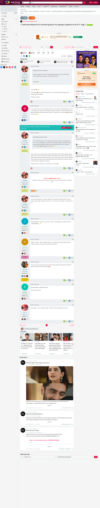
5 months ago (61, 448)
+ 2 (27, 80)
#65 (72, 196)
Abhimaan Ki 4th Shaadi (32, 430)
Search (95, 47)
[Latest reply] (72, 408)
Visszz (70, 407)
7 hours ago (88, 141)
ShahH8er (93, 124)
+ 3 (27, 298)
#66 (72, 218)
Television (6, 21)
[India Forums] (12, 2)
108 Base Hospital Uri (82, 127)
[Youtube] (7, 67)
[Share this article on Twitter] (27, 56)
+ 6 (27, 319)
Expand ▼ (50, 405)
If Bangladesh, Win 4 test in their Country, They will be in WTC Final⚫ (86, 147)
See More (3, 39)
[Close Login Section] (72, 127)
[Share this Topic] (21, 56)
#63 (72, 132)
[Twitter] (4, 67)
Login (90, 2)
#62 (72, 105)
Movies (5, 24)
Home (5, 16)
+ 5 (27, 253)
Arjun (79, 112)
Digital (5, 26)
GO (84, 2)
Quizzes (5, 53)
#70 (72, 305)
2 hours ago (88, 116)
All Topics (6, 37)
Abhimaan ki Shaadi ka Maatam (34, 414)
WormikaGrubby (92, 158)
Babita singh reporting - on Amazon (84, 107)
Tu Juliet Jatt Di (80, 136)
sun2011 (93, 141)
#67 (72, 239)
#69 (72, 284)
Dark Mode (4, 13)
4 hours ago (87, 124)
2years (25, 53)
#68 (72, 261)
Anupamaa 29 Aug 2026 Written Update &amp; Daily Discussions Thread (85, 121)
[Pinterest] (12, 67)
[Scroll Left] (21, 62)
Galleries (6, 48)
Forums (4, 34)
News (3, 19)
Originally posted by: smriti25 (40, 137)
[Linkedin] (15, 67)
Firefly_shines (68, 448)
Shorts (5, 56)
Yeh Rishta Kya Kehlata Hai (29, 21)
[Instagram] (10, 67)
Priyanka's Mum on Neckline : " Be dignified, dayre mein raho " (84, 155)
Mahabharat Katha (81, 96)
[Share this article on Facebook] (24, 56)
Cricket (79, 144)
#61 (72, 66)
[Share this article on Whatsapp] (29, 56)
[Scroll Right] (72, 62)
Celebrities (6, 42)
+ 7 (27, 120)
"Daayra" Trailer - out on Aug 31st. (84, 172)
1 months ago (64, 424)
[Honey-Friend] (21, 53)
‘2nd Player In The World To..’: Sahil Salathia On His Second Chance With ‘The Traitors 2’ (27, 346)
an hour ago (84, 158)
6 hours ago (64, 407)
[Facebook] (1, 67)
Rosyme (93, 173)
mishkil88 (93, 109)
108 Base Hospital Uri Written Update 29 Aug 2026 (85, 130)
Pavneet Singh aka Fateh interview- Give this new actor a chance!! (85, 138)
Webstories (62, 6)
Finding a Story (79, 114)
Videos (5, 45)
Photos (77, 6)
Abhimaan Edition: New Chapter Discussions (37, 363)
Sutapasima (92, 133)
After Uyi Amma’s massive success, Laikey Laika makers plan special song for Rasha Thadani (69, 347)
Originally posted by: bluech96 (40, 70)
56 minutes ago (85, 102)
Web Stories (6, 59)
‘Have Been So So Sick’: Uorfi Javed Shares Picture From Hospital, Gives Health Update (40, 346)
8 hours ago (86, 150)
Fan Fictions (6, 50)
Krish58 (69, 424)
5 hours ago (87, 109)
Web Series (80, 105)
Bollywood (80, 153)
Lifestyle (5, 29)
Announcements (89, 93)
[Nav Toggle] (2, 2)
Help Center (6, 61)
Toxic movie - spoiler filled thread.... (82, 164)
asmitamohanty (92, 167)
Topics (34, 6)
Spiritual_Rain (92, 150)
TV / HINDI (23, 341)
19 (53, 325)
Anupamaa (80, 119)
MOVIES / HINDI (66, 341)
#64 (72, 172)
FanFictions (54, 6)
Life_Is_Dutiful (92, 102)
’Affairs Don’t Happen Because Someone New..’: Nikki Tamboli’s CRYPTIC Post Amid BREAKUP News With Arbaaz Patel (55, 347)
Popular (82, 93)
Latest (77, 93)
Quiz (39, 6)
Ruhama (93, 116)
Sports (5, 31)
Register (95, 2)
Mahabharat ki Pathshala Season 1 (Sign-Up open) (84, 99)
